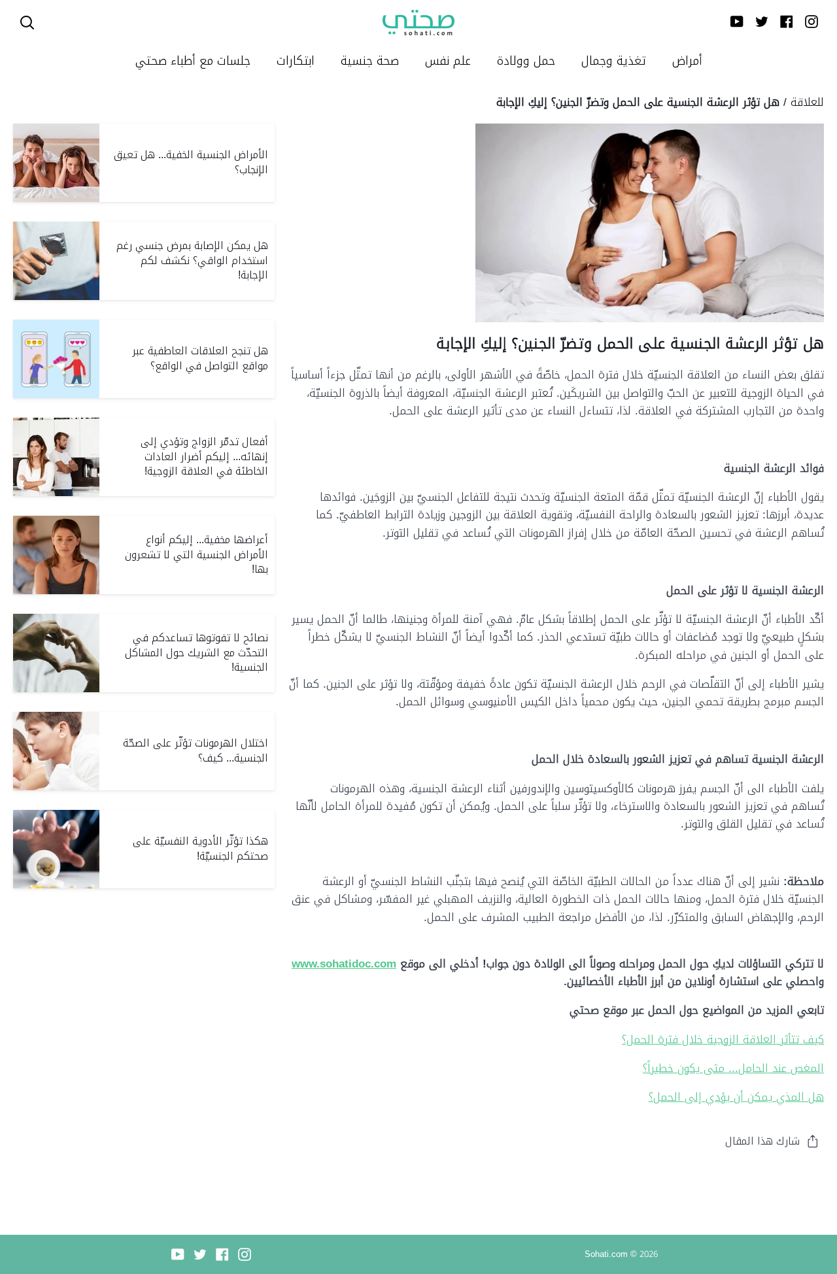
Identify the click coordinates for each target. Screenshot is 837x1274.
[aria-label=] (27, 22)
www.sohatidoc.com (344, 963)
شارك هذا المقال (762, 1141)
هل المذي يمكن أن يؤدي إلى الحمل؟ (736, 1096)
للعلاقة (807, 102)
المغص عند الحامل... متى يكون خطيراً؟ (733, 1068)
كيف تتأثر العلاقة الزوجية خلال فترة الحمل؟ (723, 1039)
